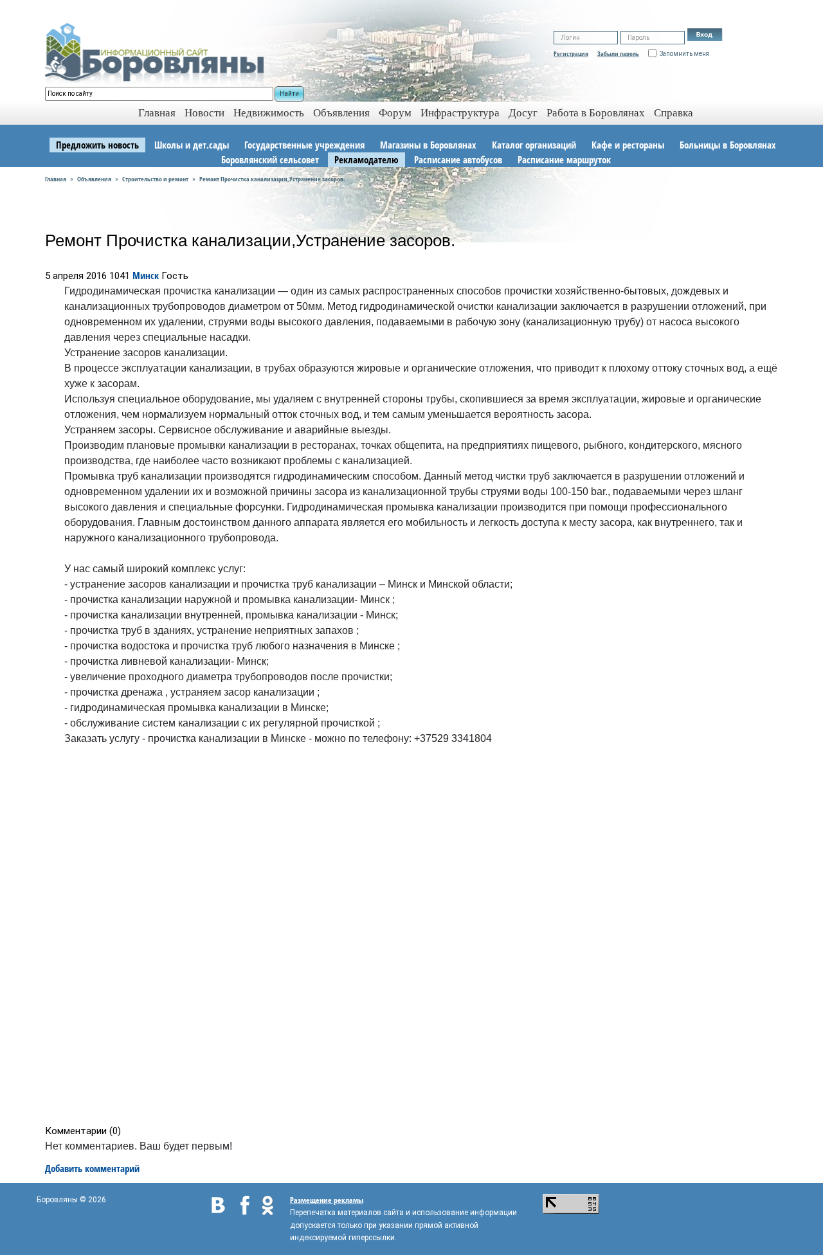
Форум (395, 113)
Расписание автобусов (458, 159)
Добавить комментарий (92, 1168)
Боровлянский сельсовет (270, 159)
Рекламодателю (366, 159)
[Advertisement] (415, 938)
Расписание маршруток (564, 159)
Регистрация (571, 53)
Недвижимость (268, 113)
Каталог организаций (534, 144)
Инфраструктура (460, 113)
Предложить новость (97, 144)
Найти (289, 93)
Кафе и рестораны (628, 144)
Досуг (523, 113)
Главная (55, 178)
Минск (145, 275)
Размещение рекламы (326, 1200)
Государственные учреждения (304, 144)
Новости (204, 113)
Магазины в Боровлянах (428, 144)
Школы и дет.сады (191, 144)
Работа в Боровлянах (596, 113)
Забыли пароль (618, 53)
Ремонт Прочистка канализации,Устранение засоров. (272, 178)
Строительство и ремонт (155, 178)
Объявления (341, 113)
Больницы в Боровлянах (728, 144)
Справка (673, 113)
